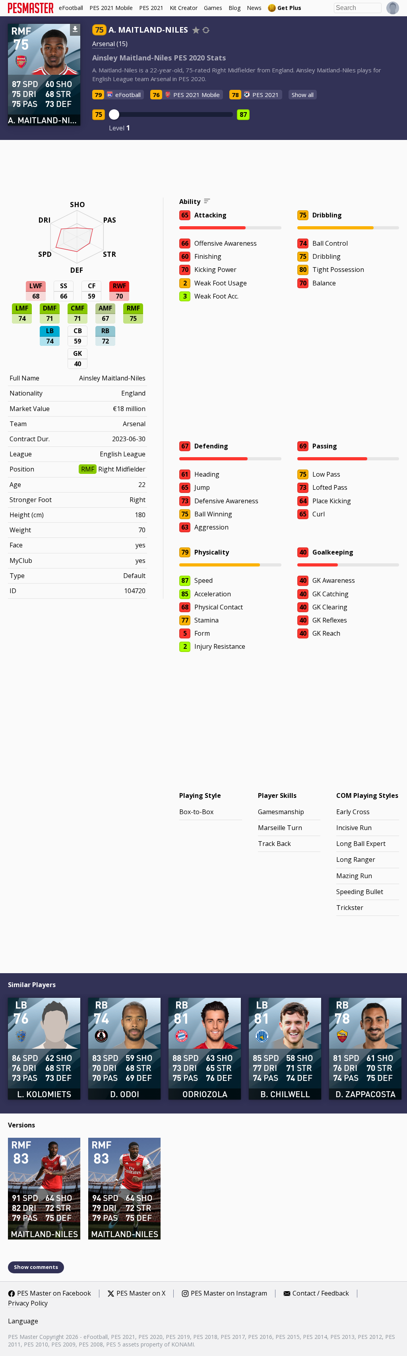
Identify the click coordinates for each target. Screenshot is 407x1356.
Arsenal (103, 43)
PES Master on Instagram (229, 1294)
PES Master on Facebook (54, 1294)
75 (98, 114)
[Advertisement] (203, 170)
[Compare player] (206, 30)
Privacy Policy (28, 1304)
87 (243, 114)
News (254, 8)
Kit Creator (184, 8)
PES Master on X (140, 1294)
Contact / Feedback (321, 1294)
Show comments (36, 1267)
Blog (234, 8)
